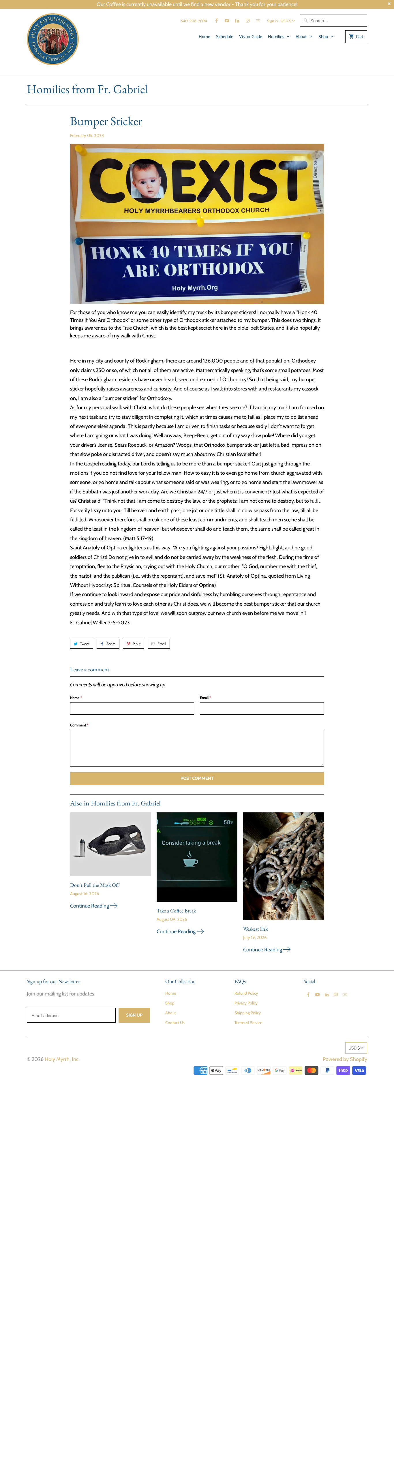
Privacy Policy (246, 1003)
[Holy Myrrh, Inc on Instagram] (247, 20)
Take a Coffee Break (176, 910)
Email (161, 643)
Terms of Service (248, 1022)
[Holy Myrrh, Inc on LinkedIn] (237, 20)
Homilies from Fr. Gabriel (87, 89)
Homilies (276, 36)
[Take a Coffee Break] (197, 859)
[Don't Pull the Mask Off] (110, 846)
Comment (79, 725)
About (301, 36)
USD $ (286, 20)
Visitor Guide (250, 36)
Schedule (224, 36)
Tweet (84, 643)
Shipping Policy (247, 1012)
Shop (323, 36)
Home (204, 36)
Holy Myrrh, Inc (61, 1059)
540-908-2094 (194, 20)
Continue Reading (90, 906)
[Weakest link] (283, 868)
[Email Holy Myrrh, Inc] (257, 20)
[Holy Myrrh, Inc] (53, 41)
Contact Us (175, 1022)
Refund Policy (246, 993)
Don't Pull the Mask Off (94, 885)
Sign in (272, 20)
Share (111, 643)
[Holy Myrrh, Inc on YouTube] (226, 20)
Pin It (136, 643)
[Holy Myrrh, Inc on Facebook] (216, 20)
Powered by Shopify (345, 1059)
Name (76, 697)
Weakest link (255, 928)
